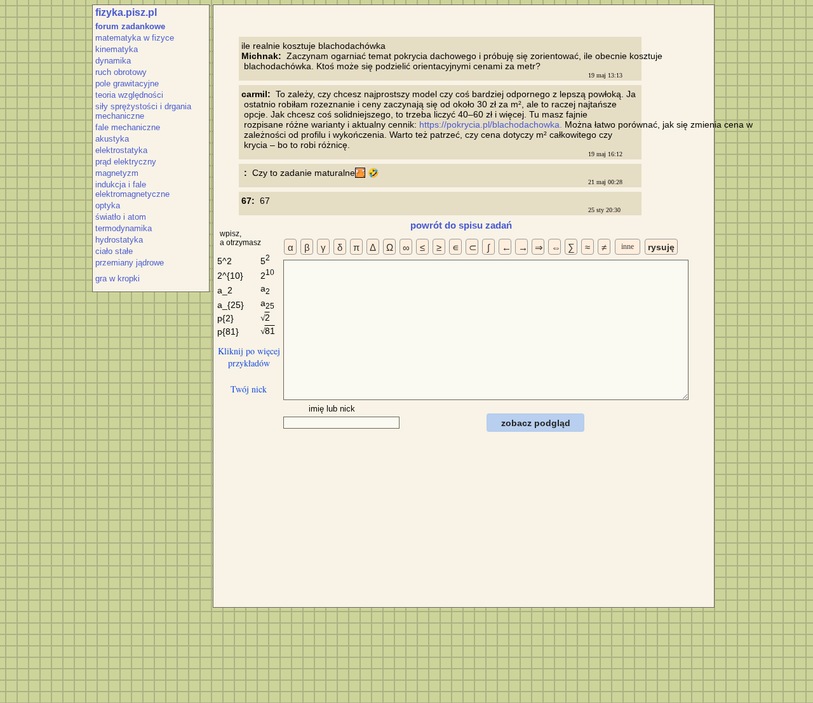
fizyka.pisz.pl (126, 12)
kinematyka (116, 49)
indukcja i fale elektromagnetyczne (132, 189)
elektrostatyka (121, 150)
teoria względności (129, 95)
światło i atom (120, 217)
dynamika (113, 60)
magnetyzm (116, 173)
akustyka (112, 139)
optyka (107, 205)
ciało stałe (114, 251)
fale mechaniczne (127, 127)
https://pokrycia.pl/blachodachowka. (492, 124)
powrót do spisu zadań (461, 225)
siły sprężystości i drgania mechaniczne (143, 111)
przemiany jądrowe (129, 262)
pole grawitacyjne (127, 83)
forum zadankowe (130, 26)
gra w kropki (117, 278)
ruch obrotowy (121, 72)
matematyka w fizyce (134, 38)
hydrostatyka (119, 239)
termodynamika (123, 228)
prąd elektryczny (125, 161)
